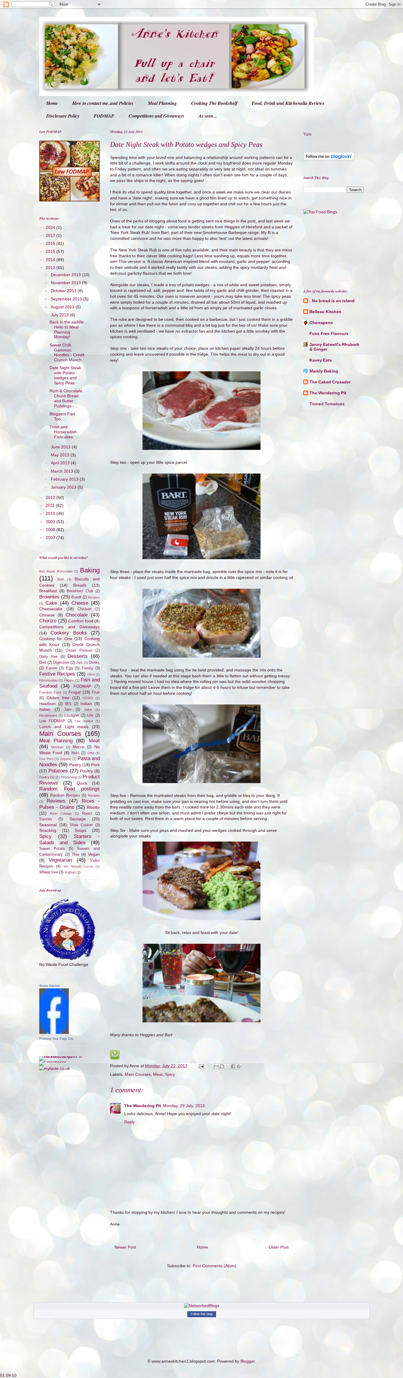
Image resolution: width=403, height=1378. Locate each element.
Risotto (93, 807)
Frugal (74, 692)
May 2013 (61, 455)
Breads (79, 585)
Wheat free (48, 872)
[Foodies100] (52, 1061)
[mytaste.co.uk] (54, 1068)
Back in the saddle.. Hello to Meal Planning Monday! (68, 329)
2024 (51, 227)
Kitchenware (48, 715)
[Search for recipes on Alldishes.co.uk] (320, 211)
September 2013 (67, 299)
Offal (90, 753)
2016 (51, 243)
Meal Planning (162, 103)
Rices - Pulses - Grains (69, 804)
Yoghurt (70, 872)
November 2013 (66, 282)
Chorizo (47, 621)
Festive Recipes (57, 674)
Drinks (94, 662)
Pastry (75, 764)
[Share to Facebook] (233, 1066)
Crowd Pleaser (78, 650)
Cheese (79, 603)
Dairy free (48, 657)
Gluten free (58, 697)
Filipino (69, 680)
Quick (82, 783)
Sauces (45, 819)
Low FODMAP (52, 721)
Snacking (47, 830)
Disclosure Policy (62, 116)
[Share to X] (227, 1066)
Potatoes (58, 771)
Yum (307, 134)
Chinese (47, 615)
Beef (60, 579)
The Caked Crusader (329, 382)
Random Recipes (65, 795)
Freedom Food (50, 692)
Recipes (94, 795)
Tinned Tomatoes (327, 403)
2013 (51, 267)
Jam (67, 709)
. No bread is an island (332, 300)
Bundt (76, 597)
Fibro (91, 674)
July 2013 (60, 315)
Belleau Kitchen (325, 311)
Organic (65, 759)
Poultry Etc (47, 777)
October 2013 (64, 290)
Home (52, 103)
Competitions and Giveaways (156, 116)
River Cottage (61, 813)
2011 (51, 505)
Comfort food (80, 621)
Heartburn (47, 704)
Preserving (69, 777)
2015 (51, 251)
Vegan (94, 854)
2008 (51, 529)
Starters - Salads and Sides (69, 839)
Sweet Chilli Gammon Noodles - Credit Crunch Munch (67, 352)
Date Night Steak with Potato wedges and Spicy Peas (65, 375)
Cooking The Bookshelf (214, 103)
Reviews (56, 801)
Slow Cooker (81, 825)
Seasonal (48, 824)
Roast (87, 813)
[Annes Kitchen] (54, 1032)
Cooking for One (55, 638)
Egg (69, 668)
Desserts (78, 656)
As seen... (208, 116)
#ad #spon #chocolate (56, 571)
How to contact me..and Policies (102, 103)
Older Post (279, 1247)
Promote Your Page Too (56, 1038)
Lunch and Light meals (64, 726)
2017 (51, 235)
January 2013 (64, 487)
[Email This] (216, 1066)
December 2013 (66, 274)
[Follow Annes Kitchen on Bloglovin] (328, 159)
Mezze (78, 747)
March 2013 (62, 471)
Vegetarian (60, 860)
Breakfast (48, 590)
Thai (75, 854)
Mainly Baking (323, 371)
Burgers (94, 597)
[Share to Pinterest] (239, 1066)
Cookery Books (68, 633)
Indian (86, 703)
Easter (51, 668)
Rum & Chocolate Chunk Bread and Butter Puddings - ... (66, 398)
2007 (51, 537)
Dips (79, 662)
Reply (129, 1122)
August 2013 (63, 307)
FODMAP (104, 116)
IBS (68, 704)
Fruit (96, 692)
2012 (51, 497)
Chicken (84, 609)
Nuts (75, 753)
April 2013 (61, 463)
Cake (51, 603)
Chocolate (76, 615)
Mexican (57, 747)
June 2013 (61, 447)
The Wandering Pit (142, 1105)
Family (87, 668)
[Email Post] (201, 1065)
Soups (80, 830)
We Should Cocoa (78, 866)
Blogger (247, 1361)
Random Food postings (69, 789)
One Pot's (46, 759)
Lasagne (71, 715)
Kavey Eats (320, 360)
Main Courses (138, 1074)
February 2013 (65, 479)
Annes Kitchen (49, 985)
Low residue (84, 721)
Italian (44, 709)
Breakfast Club (80, 591)
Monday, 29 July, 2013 (184, 1105)
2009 (51, 521)
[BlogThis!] (222, 1066)
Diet (42, 662)
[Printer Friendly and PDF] (114, 1058)
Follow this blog (201, 1314)
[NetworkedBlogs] (201, 1305)
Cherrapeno (321, 322)
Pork (95, 764)
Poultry (86, 771)
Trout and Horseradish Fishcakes (63, 431)
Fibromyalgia (48, 680)
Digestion (61, 662)
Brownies (49, 597)
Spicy (170, 1074)
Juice (88, 709)
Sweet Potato (52, 849)
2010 (51, 513)
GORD (88, 698)
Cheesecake (51, 608)
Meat (158, 1074)
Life (90, 715)
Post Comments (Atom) (214, 1265)
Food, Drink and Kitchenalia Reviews (288, 103)
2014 (51, 259)
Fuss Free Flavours (328, 333)
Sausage (77, 818)
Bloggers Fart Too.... (62, 416)
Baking (90, 570)
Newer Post (125, 1247)
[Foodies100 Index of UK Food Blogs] (63, 1056)
